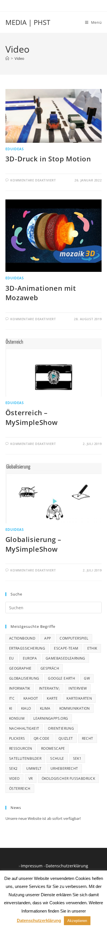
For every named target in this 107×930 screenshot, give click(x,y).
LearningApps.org (50, 718)
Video (19, 58)
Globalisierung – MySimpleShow (33, 544)
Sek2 (13, 768)
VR (31, 778)
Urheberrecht (64, 768)
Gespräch (50, 668)
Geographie (20, 668)
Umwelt (33, 768)
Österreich (20, 788)
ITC (12, 698)
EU (11, 658)
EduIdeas (14, 149)
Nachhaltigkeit (24, 728)
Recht (87, 738)
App (47, 638)
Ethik (92, 648)
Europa (30, 658)
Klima (45, 708)
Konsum (17, 718)
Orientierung (61, 728)
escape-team (66, 648)
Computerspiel (74, 638)
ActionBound (22, 638)
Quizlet (65, 738)
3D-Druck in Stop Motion (48, 158)
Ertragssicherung (27, 648)
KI (10, 708)
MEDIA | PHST (27, 22)
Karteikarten (79, 698)
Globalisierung (24, 678)
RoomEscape (53, 748)
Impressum (32, 865)
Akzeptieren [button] (77, 921)
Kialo (26, 708)
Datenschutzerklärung (67, 865)
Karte (52, 698)
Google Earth (61, 678)
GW (87, 678)
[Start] (7, 58)
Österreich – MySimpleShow (31, 417)
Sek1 (77, 758)
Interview (77, 688)
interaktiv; (49, 688)
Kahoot (30, 698)
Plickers (17, 738)
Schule (57, 758)
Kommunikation (74, 708)
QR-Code (42, 738)
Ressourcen (20, 748)
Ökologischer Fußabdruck (68, 778)
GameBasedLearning (65, 658)
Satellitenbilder (25, 758)
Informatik (19, 688)
